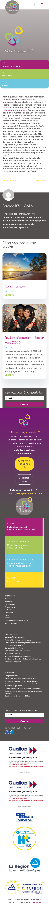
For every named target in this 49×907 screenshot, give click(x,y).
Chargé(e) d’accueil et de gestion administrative (23, 643)
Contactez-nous (24, 479)
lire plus (9, 295)
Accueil (7, 599)
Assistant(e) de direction (14, 637)
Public (7, 615)
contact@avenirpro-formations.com (24, 493)
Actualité (5, 85)
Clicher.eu (36, 902)
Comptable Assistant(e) (14, 645)
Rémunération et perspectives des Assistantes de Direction (23, 692)
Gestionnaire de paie (12, 653)
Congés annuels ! (16, 286)
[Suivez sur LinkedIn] (12, 732)
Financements (10, 607)
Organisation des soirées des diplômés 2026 (21, 681)
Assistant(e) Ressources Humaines (18, 640)
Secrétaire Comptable (13, 662)
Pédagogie (9, 612)
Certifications (10, 604)
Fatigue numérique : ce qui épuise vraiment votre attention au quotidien (23, 685)
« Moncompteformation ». (14, 110)
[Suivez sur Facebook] (7, 732)
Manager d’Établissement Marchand (18, 656)
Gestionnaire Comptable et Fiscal (17, 651)
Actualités (8, 602)
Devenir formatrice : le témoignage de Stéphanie (23, 688)
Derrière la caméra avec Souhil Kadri (18, 696)
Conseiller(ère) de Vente (14, 648)
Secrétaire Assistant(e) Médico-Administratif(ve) (23, 659)
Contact (8, 618)
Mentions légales (11, 623)
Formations (9, 610)
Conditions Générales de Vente (16, 621)
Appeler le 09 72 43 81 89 (25, 464)
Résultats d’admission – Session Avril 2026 (20, 678)
